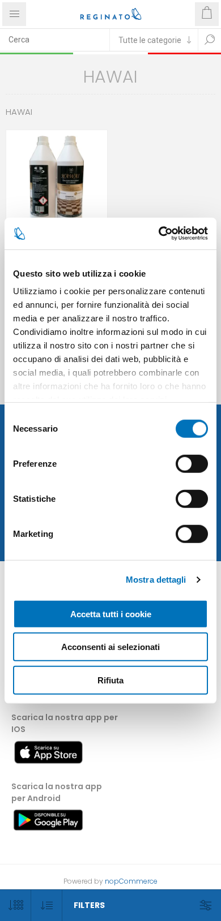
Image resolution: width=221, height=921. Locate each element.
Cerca (209, 39)
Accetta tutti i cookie (110, 613)
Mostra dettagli (156, 579)
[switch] (192, 463)
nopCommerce (131, 881)
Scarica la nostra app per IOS (64, 723)
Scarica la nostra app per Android (56, 792)
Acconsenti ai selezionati (110, 647)
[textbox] (54, 39)
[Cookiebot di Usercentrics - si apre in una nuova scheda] (159, 233)
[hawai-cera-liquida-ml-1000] (56, 180)
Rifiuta (110, 680)
